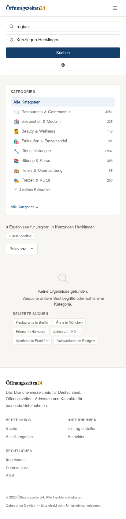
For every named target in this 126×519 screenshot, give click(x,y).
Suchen (63, 52)
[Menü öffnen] (115, 8)
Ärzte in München (69, 322)
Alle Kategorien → (25, 206)
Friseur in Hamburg (30, 331)
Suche (11, 428)
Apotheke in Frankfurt (32, 340)
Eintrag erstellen (82, 428)
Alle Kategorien (26, 102)
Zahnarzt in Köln (65, 331)
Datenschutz (17, 467)
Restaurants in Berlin (32, 322)
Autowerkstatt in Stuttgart (76, 340)
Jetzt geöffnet (22, 235)
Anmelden (76, 436)
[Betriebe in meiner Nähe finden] (63, 65)
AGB (10, 475)
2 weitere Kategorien (34, 189)
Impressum (16, 459)
